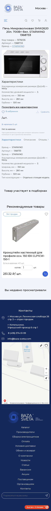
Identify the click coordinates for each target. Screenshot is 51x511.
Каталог (25, 427)
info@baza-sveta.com (19, 338)
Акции (25, 474)
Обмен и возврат (25, 450)
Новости (25, 460)
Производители (25, 432)
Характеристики (11, 139)
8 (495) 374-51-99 (17, 333)
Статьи (25, 465)
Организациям (25, 484)
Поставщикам (25, 479)
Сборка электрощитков (25, 436)
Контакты (25, 488)
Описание (30, 139)
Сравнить (45, 112)
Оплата (26, 441)
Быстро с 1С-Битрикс (35, 507)
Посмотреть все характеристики (20, 107)
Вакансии (25, 469)
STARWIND (18, 46)
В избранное (4, 111)
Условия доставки (25, 446)
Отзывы (43, 139)
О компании (25, 455)
